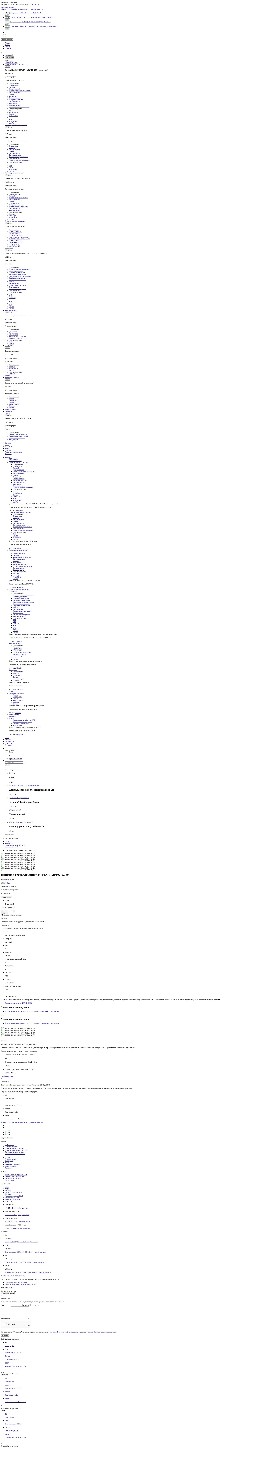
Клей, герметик (14, 404)
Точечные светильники (17, 273)
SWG (10, 296)
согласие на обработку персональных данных (100, 1332)
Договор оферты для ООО (14, 1196)
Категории (9, 55)
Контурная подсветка (16, 100)
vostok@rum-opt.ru (24, 1221)
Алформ (11, 114)
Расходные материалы (12, 377)
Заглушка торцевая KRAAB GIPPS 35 (46, 1011)
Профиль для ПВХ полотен (14, 64)
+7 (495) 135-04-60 (24, 13)
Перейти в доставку (7, 1076)
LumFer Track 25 (14, 233)
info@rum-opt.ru (23, 1208)
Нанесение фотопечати (17, 438)
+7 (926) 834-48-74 (37, 13)
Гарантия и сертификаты (13, 452)
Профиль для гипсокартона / (15, 845)
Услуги (7, 413)
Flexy (10, 110)
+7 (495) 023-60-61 (34, 17)
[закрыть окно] (1, 52)
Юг (6, 13)
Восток (8, 22)
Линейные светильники (17, 278)
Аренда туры (13, 440)
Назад (7, 66)
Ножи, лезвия (13, 368)
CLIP (10, 305)
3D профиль (13, 103)
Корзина (7, 46)
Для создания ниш (15, 92)
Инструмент (9, 345)
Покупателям (10, 57)
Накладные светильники (17, 274)
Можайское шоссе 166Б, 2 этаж (21, 26)
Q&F (10, 294)
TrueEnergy (12, 298)
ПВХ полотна (9, 61)
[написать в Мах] (5, 36)
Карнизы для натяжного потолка (20, 91)
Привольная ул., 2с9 (18, 22)
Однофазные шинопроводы (18, 237)
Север (7, 17)
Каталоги (12, 406)
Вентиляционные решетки (18, 336)
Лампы (11, 281)
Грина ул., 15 (13, 13)
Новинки (8, 450)
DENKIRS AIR (14, 244)
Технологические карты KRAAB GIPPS (18, 1003)
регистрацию (34, 4)
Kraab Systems (13, 112)
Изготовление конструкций (18, 436)
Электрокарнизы (14, 98)
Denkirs (11, 167)
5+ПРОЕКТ (13, 121)
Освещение (9, 248)
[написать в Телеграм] (5, 34)
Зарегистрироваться (7, 7)
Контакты (8, 454)
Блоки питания (14, 287)
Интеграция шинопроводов (18, 207)
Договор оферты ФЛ (12, 1197)
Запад (7, 26)
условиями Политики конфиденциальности (64, 1332)
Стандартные (13, 146)
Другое (11, 370)
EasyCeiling (8, 446)
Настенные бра (14, 283)
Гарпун (11, 402)
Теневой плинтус (15, 194)
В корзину (5, 913)
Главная (7, 43)
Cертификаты (9, 741)
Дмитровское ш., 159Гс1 (18, 17)
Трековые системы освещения (19, 107)
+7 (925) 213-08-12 (44, 22)
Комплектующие (14, 105)
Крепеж (11, 399)
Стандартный (13, 85)
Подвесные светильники (17, 280)
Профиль (8, 48)
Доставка (8, 443)
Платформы (13, 331)
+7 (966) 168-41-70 (46, 17)
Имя (2, 1305)
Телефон (26, 1305)
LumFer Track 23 (14, 246)
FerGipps (12, 214)
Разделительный (14, 203)
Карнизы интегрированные (18, 157)
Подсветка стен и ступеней (18, 285)
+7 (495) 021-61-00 (31, 22)
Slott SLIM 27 (13, 116)
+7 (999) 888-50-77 (51, 26)
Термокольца (13, 333)
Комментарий (5, 1318)
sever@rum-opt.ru (23, 1215)
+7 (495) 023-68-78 (38, 26)
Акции (7, 448)
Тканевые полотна (11, 63)
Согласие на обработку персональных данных (20, 1284)
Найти (7, 764)
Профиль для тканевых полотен (16, 125)
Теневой (11, 94)
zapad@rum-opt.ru (24, 1228)
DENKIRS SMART (15, 232)
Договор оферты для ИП (13, 1199)
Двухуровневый (14, 89)
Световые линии (14, 101)
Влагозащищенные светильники (20, 276)
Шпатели (12, 367)
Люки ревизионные (15, 338)
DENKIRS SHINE (15, 235)
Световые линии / (11, 847)
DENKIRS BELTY (15, 242)
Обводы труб (13, 335)
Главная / (8, 841)
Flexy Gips (12, 216)
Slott (10, 119)
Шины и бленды (10, 409)
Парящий (12, 87)
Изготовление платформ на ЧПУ (20, 434)
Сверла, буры (13, 400)
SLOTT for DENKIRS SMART (19, 239)
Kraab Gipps (13, 217)
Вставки (7, 376)
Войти (11, 752)
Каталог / (8, 843)
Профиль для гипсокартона (14, 173)
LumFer (11, 123)
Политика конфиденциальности (16, 1282)
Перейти (20, 510)
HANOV (12, 374)
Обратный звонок (7, 39)
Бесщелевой (13, 96)
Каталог (7, 45)
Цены (7, 445)
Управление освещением (17, 289)
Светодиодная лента (16, 271)
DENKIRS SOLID (15, 241)
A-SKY (11, 303)
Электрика (8, 411)
